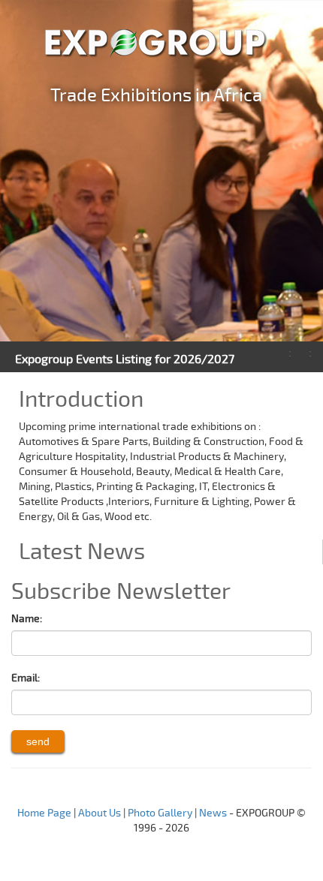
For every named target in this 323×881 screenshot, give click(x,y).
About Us (99, 813)
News (213, 813)
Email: (25, 678)
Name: (26, 618)
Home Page (44, 813)
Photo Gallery (160, 813)
